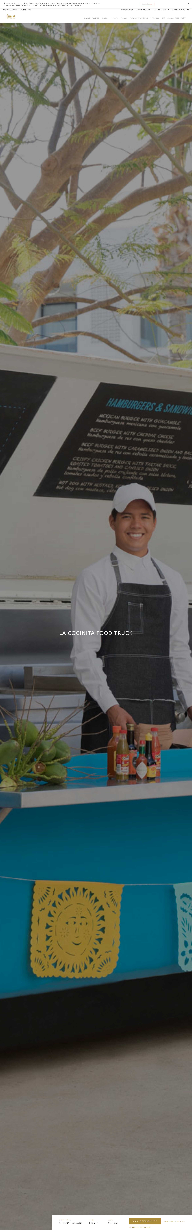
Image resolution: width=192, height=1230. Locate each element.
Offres (87, 18)
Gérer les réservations (126, 9)
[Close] (188, 3)
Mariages (155, 18)
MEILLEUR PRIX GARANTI (141, 1227)
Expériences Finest (176, 18)
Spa (163, 18)
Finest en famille (119, 18)
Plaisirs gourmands (138, 18)
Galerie (105, 18)
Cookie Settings (147, 4)
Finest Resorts (7, 9)
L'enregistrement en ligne (143, 9)
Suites (96, 18)
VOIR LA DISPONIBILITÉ (145, 1221)
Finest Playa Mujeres (25, 9)
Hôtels (15, 9)
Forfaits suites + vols (173, 1221)
